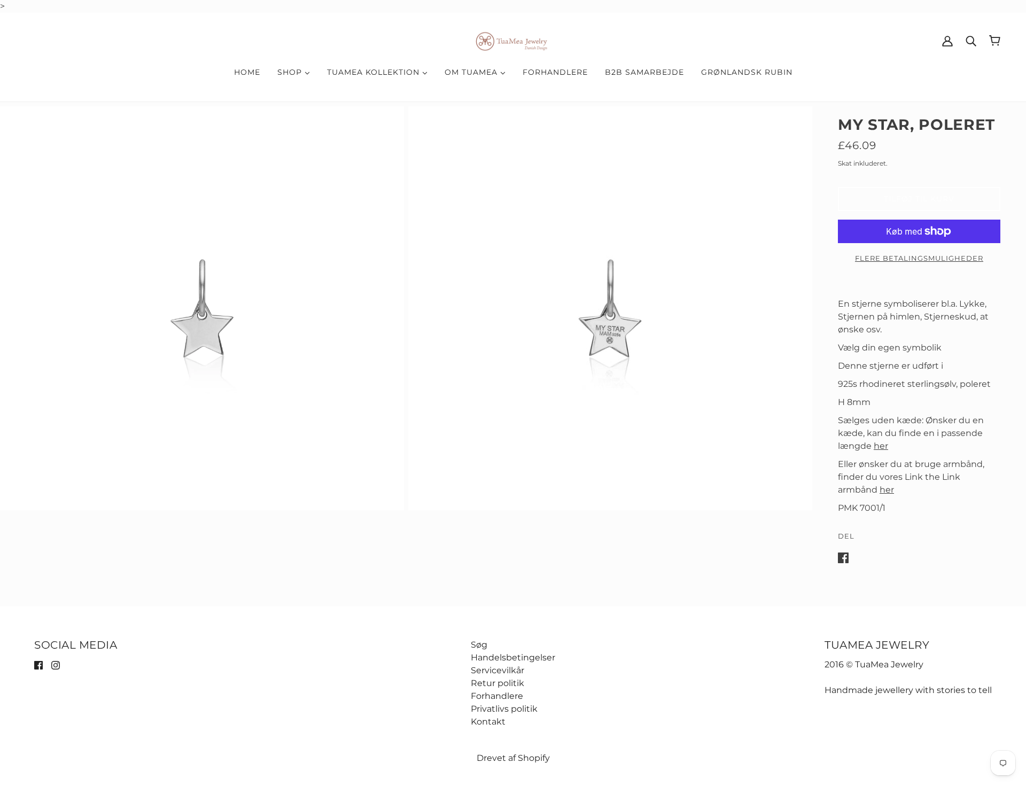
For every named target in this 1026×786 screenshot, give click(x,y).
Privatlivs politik (504, 709)
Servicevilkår (497, 670)
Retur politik (497, 683)
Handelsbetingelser (513, 657)
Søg (479, 645)
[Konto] (947, 40)
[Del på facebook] (843, 557)
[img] (38, 664)
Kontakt (488, 722)
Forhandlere (497, 696)
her (881, 446)
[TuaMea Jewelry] (513, 40)
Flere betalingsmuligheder (919, 258)
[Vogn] (995, 41)
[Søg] (971, 40)
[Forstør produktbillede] (202, 308)
